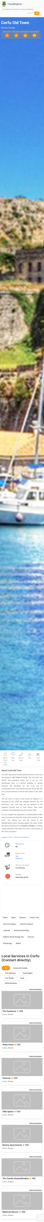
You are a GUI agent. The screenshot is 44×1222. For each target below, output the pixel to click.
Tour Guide (9, 978)
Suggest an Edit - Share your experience (15, 837)
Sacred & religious (9, 924)
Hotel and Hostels (20, 968)
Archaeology (7, 943)
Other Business (11, 983)
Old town (31, 937)
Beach (5, 918)
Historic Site (34, 918)
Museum (23, 918)
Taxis (22, 978)
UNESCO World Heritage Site (13, 937)
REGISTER (30, 13)
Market (18, 943)
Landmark (6, 930)
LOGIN (37, 13)
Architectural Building (21, 930)
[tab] (5, 759)
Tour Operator (10, 973)
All (6, 968)
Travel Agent (27, 973)
